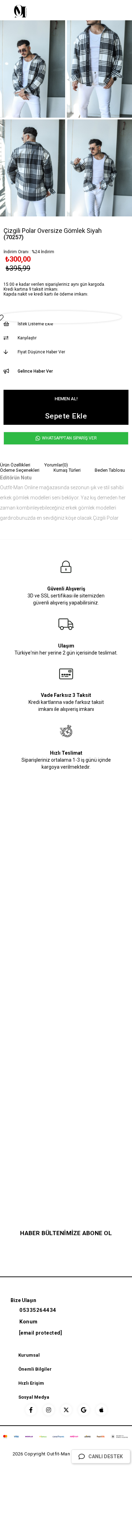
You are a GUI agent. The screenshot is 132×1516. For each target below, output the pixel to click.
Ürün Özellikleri (15, 465)
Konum (28, 1321)
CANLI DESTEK (105, 1456)
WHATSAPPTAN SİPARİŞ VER (69, 438)
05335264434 (37, 1310)
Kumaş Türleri (67, 470)
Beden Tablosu (110, 470)
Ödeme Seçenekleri (19, 470)
